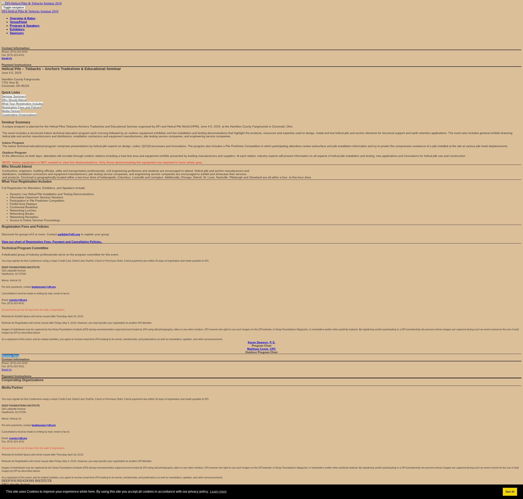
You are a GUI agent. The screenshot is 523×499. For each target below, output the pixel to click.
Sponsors (17, 33)
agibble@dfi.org (69, 234)
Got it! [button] (510, 491)
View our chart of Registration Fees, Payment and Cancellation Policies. (52, 241)
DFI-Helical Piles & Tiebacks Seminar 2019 (30, 11)
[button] (14, 96)
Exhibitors (17, 29)
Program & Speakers (24, 25)
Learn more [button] (218, 491)
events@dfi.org (18, 300)
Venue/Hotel (18, 22)
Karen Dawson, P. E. (261, 342)
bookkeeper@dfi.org (44, 287)
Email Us (7, 58)
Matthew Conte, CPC (261, 349)
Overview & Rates (22, 18)
